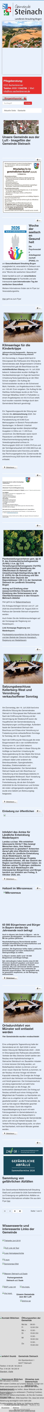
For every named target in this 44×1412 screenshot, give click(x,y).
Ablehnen (16, 1407)
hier (8, 1201)
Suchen (28, 103)
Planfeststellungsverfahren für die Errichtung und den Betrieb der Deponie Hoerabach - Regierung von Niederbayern (20, 637)
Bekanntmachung (23, 602)
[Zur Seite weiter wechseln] (15, 1211)
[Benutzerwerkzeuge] (38, 159)
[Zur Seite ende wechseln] (20, 1211)
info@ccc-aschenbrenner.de (17, 91)
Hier (4, 298)
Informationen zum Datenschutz (22, 1410)
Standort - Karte (6, 1371)
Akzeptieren (5, 1407)
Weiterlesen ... (11, 467)
